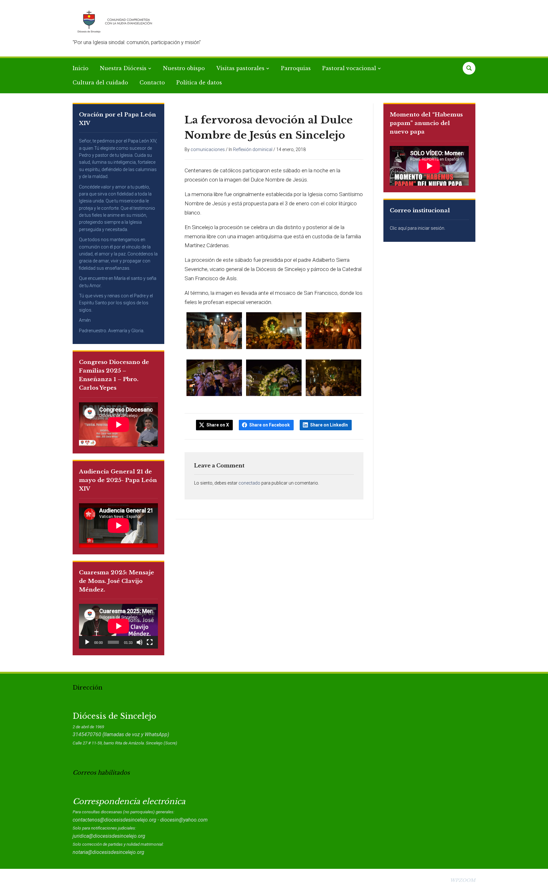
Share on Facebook (269, 424)
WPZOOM (462, 880)
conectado (249, 483)
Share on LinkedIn (329, 424)
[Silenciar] (139, 642)
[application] (118, 626)
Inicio (80, 68)
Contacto (152, 82)
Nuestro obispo (184, 68)
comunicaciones (208, 149)
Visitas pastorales (240, 68)
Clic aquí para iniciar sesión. (417, 228)
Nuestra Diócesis (123, 68)
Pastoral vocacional (349, 68)
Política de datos (199, 82)
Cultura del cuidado (100, 82)
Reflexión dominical (252, 149)
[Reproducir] (87, 642)
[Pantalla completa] (150, 642)
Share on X (217, 424)
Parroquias (296, 68)
